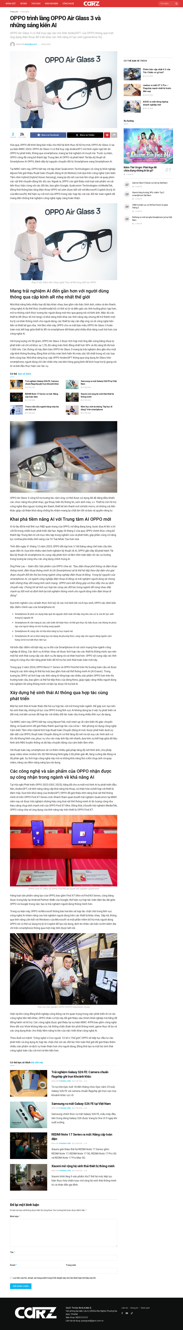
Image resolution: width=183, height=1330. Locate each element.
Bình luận (15, 1216)
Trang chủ (14, 12)
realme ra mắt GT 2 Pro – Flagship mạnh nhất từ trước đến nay (157, 88)
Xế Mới (23, 3)
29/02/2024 (46, 44)
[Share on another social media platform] (114, 135)
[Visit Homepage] (91, 3)
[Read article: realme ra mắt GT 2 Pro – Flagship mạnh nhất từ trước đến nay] (132, 90)
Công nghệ (68, 3)
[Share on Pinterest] (107, 135)
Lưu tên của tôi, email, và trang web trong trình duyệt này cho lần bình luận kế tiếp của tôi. (54, 1278)
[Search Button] (177, 3)
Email (13, 1265)
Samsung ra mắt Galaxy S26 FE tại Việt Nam (81, 1103)
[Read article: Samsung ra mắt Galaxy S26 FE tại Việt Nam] (72, 384)
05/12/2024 (148, 108)
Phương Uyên (65, 1081)
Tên (12, 1252)
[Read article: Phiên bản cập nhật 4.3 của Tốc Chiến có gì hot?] (132, 74)
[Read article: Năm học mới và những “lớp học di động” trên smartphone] (72, 410)
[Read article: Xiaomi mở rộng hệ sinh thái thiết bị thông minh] (72, 397)
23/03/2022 (148, 95)
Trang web (71, 1265)
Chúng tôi (134, 1308)
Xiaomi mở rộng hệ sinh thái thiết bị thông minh (82, 1166)
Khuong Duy (31, 44)
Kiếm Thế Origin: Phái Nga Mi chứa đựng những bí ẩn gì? (140, 169)
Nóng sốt (11, 3)
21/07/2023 (148, 76)
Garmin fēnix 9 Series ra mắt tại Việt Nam (150, 183)
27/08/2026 (30, 387)
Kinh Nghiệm (51, 3)
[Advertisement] (148, 32)
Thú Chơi (35, 3)
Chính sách (145, 1308)
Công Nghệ (24, 12)
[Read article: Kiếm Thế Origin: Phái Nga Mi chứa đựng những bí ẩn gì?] (148, 146)
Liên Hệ (125, 1308)
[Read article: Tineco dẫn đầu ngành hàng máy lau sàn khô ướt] (16, 410)
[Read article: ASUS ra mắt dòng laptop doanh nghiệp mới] (132, 106)
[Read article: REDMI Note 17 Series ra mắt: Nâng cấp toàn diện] (16, 397)
